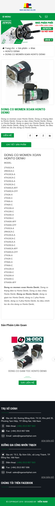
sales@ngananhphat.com (24, 472)
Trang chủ (9, 48)
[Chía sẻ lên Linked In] (50, 135)
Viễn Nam (43, 501)
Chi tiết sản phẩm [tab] (16, 144)
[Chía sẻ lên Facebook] (30, 135)
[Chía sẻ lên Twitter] (36, 135)
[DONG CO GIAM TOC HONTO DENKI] (27, 352)
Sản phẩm (22, 48)
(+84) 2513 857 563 (26, 462)
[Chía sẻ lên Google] (43, 135)
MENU (7, 17)
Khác (33, 48)
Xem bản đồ (47, 477)
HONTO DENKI (12, 51)
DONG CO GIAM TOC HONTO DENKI (27, 371)
